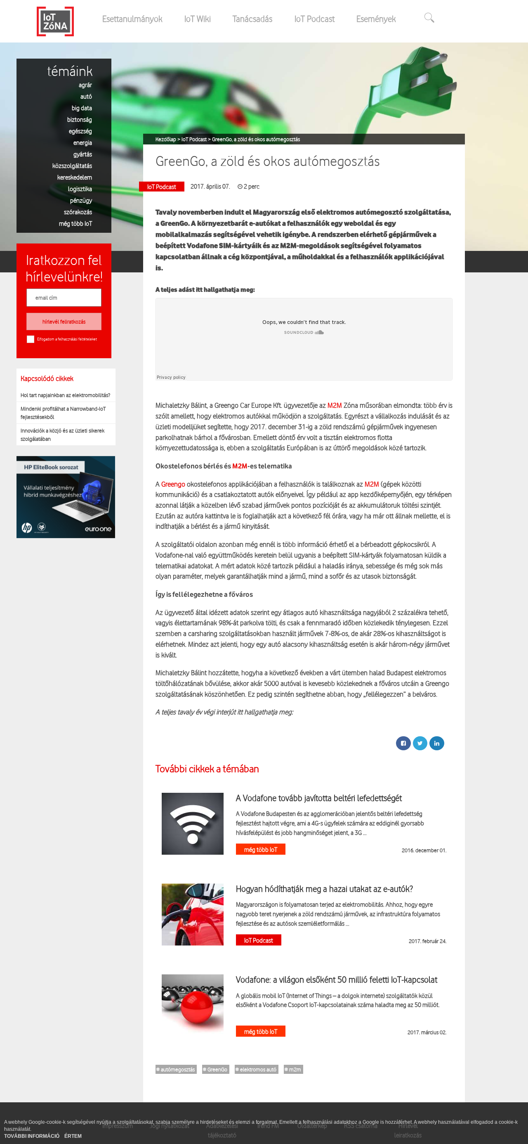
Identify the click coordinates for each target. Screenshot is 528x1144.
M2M (334, 405)
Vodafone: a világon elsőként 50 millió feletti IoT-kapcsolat (336, 979)
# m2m (293, 1069)
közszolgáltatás (72, 165)
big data (82, 107)
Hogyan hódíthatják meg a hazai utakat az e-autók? (324, 888)
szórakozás (78, 211)
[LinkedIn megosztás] (436, 743)
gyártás (82, 154)
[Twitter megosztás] (420, 743)
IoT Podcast (315, 18)
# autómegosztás (175, 1069)
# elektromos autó (256, 1069)
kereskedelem (74, 177)
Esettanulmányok (132, 18)
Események (376, 18)
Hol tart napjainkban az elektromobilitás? (65, 395)
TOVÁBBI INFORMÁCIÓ (32, 1136)
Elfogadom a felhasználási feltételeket (67, 338)
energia (82, 142)
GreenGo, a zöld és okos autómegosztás (256, 139)
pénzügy (81, 200)
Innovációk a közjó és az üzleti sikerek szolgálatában (62, 434)
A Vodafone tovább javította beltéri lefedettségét (319, 797)
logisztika (80, 188)
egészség (80, 131)
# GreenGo (215, 1069)
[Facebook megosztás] (403, 743)
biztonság (79, 119)
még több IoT (75, 223)
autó (86, 96)
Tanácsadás (252, 18)
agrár (85, 84)
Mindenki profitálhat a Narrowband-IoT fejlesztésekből (63, 412)
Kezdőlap (166, 139)
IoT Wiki (197, 18)
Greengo (173, 484)
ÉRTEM (73, 1136)
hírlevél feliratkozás (63, 321)
